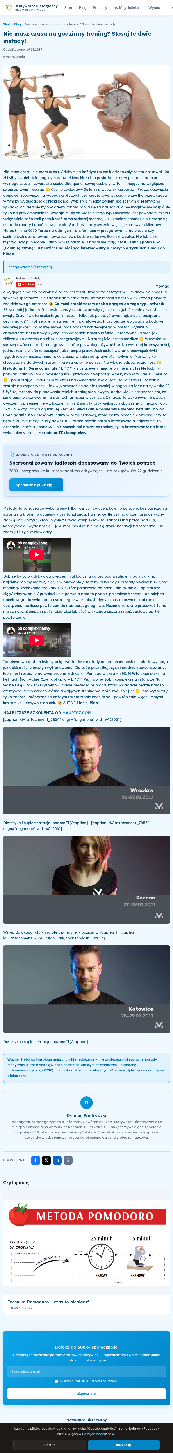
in (57, 1160)
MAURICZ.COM (76, 712)
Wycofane (156, 8)
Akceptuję (124, 1445)
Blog (82, 8)
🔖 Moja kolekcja (128, 8)
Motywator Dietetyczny (30, 266)
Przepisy (100, 8)
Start (68, 8)
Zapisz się (86, 1393)
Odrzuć (49, 1445)
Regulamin (81, 1380)
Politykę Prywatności (103, 1380)
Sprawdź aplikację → (36, 484)
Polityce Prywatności (99, 1434)
